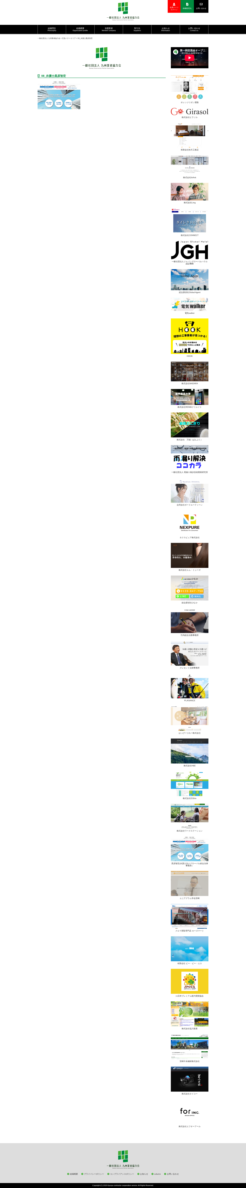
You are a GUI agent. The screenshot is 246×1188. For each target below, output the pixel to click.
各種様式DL (187, 8)
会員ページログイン (174, 8)
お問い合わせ (201, 8)
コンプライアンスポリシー (122, 1174)
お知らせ (144, 1174)
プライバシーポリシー (94, 1174)
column (157, 1174)
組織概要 (74, 1174)
